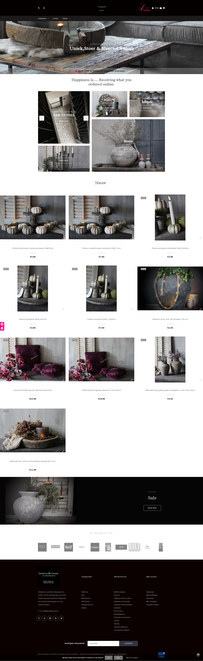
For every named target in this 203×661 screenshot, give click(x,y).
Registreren (150, 592)
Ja (108, 657)
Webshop (84, 592)
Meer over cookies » (132, 657)
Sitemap (116, 624)
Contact (55, 18)
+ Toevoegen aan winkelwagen (31, 261)
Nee (118, 657)
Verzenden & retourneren (122, 617)
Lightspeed (61, 654)
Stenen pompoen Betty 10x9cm (101, 319)
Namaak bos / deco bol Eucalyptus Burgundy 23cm (33, 461)
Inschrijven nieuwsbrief (75, 643)
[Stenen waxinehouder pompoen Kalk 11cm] (101, 217)
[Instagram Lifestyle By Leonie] (44, 618)
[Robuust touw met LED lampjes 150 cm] (170, 288)
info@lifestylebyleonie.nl (50, 611)
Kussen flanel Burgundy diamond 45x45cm (33, 390)
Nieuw (100, 182)
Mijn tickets (150, 598)
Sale (82, 595)
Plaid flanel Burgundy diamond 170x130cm (101, 390)
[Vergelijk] (44, 8)
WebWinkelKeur (122, 654)
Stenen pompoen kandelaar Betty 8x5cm (170, 248)
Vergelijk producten (152, 604)
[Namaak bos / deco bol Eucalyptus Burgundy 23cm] (33, 430)
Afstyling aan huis (87, 604)
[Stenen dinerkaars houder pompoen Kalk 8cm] (33, 217)
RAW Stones (85, 601)
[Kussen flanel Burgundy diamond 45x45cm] (33, 359)
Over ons (117, 595)
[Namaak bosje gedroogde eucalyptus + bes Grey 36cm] (170, 359)
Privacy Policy (118, 611)
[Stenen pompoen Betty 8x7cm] (33, 288)
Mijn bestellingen (151, 595)
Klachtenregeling (119, 592)
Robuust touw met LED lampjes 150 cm (170, 319)
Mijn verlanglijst (151, 601)
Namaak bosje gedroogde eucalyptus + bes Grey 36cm (170, 390)
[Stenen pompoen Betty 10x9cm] (101, 288)
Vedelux (84, 608)
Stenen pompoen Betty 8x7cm (33, 319)
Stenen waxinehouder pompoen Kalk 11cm (101, 248)
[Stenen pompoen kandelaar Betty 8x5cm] (170, 217)
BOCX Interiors (86, 598)
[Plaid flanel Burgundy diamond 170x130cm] (101, 359)
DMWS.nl (75, 654)
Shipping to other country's (122, 598)
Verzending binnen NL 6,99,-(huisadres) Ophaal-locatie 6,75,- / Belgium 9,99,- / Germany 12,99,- (101, 71)
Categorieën (42, 18)
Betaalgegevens (119, 614)
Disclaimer (117, 608)
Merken (65, 18)
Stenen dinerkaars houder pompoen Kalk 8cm (32, 248)
